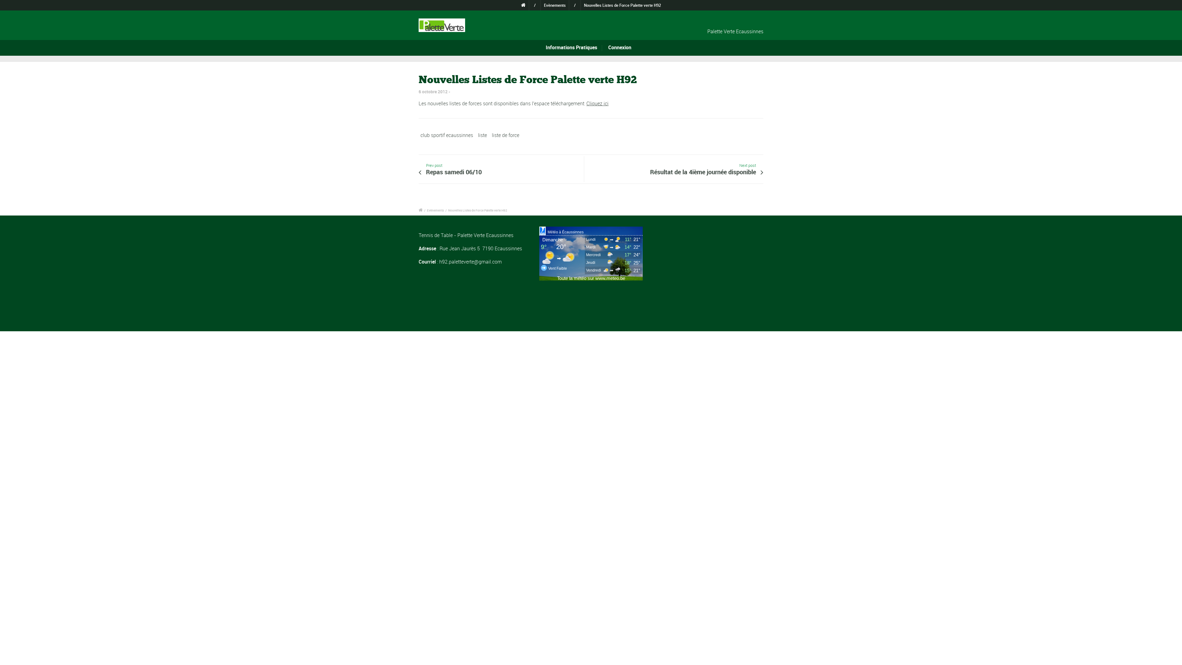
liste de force (505, 135)
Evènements (555, 5)
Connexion (619, 47)
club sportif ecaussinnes (446, 135)
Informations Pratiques (571, 47)
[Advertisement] (711, 270)
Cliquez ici (597, 103)
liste (482, 135)
